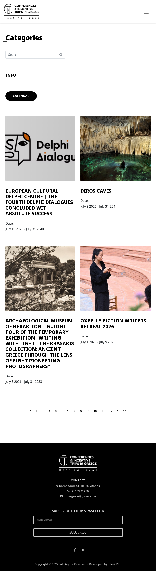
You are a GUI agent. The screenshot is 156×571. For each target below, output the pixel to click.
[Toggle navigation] (146, 12)
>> (124, 411)
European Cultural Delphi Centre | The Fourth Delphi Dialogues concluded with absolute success (39, 202)
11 (103, 411)
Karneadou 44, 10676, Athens (79, 486)
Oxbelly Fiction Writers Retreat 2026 (113, 323)
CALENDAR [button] (21, 96)
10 (95, 411)
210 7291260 (80, 491)
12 (111, 411)
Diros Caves (96, 190)
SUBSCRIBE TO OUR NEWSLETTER (78, 511)
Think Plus (115, 564)
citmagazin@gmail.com (79, 496)
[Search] (61, 54)
